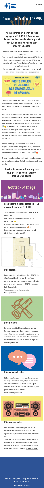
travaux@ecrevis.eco (10, 292)
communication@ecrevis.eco (13, 392)
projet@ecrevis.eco (32, 448)
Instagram (16, 478)
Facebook (7, 478)
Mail (23, 478)
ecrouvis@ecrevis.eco (11, 342)
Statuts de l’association (22, 481)
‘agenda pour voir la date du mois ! (26, 230)
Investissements (32, 478)
